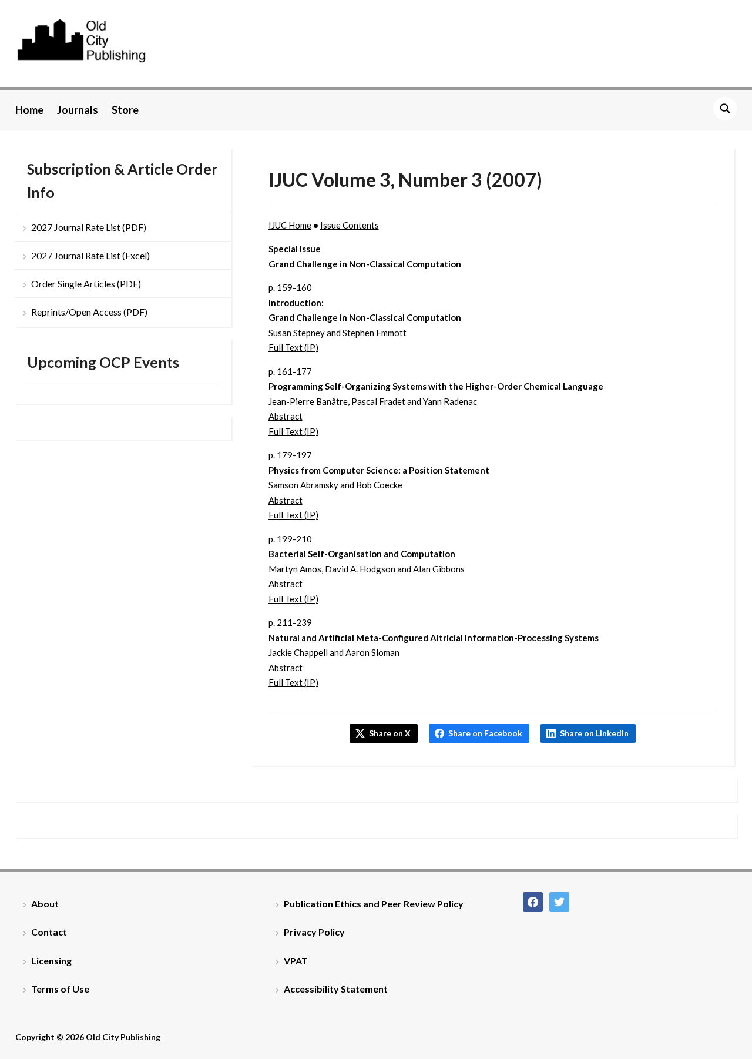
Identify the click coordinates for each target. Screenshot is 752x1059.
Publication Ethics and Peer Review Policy (374, 903)
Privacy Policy (314, 931)
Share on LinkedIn (594, 733)
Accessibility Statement (336, 988)
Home (29, 109)
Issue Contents (349, 225)
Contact (49, 931)
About (45, 903)
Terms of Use (60, 988)
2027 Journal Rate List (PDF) (88, 227)
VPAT (296, 960)
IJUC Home (289, 225)
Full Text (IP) (293, 347)
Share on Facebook (485, 733)
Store (125, 109)
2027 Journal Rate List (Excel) (90, 255)
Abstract (285, 416)
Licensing (51, 960)
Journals (77, 109)
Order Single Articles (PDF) (86, 283)
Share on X (390, 733)
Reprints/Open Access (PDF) (89, 311)
